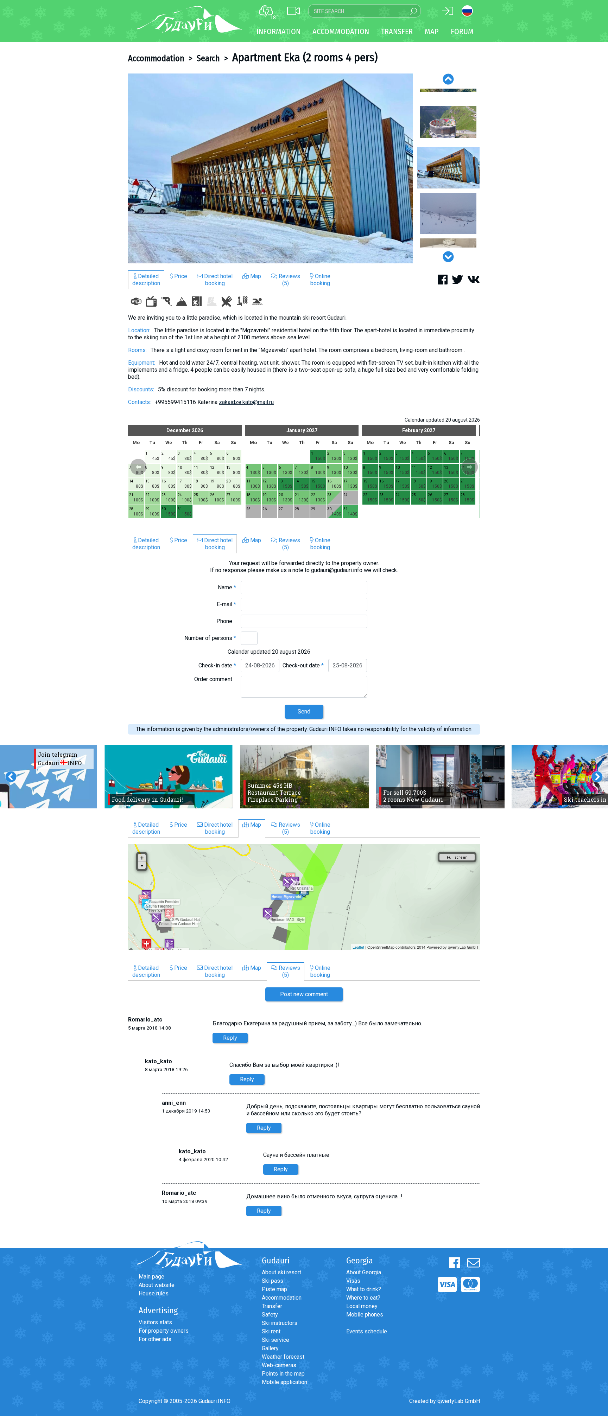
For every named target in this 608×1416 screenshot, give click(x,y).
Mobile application (284, 1382)
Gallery (270, 1348)
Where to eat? (363, 1297)
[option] (270, 168)
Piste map (274, 1289)
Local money (362, 1306)
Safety (270, 1314)
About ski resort (281, 1272)
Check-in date (217, 665)
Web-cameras (279, 1365)
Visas (353, 1280)
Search (208, 58)
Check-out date (303, 665)
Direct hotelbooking (218, 280)
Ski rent (271, 1331)
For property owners (164, 1330)
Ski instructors (279, 1323)
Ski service (275, 1340)
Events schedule (366, 1331)
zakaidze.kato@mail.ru (246, 402)
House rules (154, 1293)
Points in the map (283, 1373)
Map (432, 31)
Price (180, 276)
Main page (151, 1276)
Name (227, 587)
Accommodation (156, 58)
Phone (226, 621)
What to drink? (363, 1289)
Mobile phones (364, 1314)
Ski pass (272, 1280)
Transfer (272, 1306)
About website (157, 1285)
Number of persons (210, 638)
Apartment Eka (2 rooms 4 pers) (305, 57)
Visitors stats (155, 1322)
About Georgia (363, 1272)
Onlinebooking (320, 280)
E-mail (226, 604)
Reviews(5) (288, 280)
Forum (462, 31)
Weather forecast (283, 1356)
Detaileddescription (146, 280)
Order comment (215, 679)
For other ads (155, 1339)
